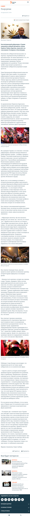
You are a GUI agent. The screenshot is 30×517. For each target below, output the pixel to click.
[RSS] (22, 499)
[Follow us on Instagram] (5, 499)
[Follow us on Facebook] (9, 499)
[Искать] (21, 515)
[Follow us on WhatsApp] (15, 499)
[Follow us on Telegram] (12, 499)
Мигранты (14, 460)
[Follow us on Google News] (19, 499)
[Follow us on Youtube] (2, 499)
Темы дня (14, 482)
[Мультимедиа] (9, 515)
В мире (3, 6)
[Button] (25, 16)
